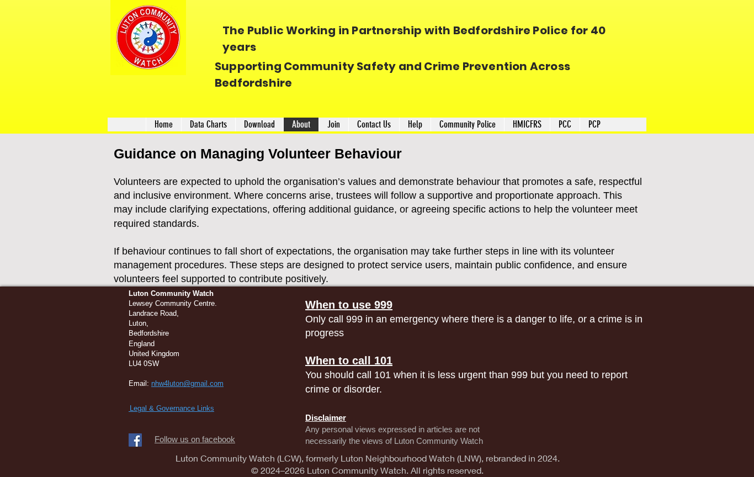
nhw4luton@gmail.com (187, 383)
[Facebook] (135, 440)
